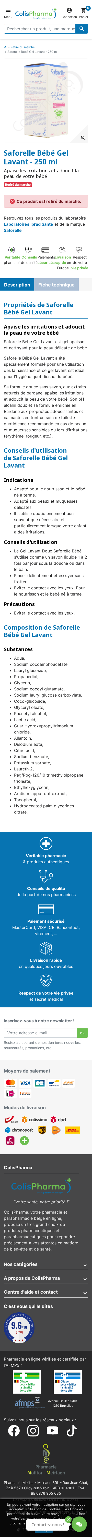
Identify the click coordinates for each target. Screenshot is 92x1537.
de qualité (29, 260)
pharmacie (12, 260)
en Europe (63, 262)
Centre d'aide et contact (31, 1292)
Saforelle (13, 230)
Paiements (46, 260)
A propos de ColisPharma (32, 1278)
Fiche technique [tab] (56, 284)
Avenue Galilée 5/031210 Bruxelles (62, 1403)
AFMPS (12, 1365)
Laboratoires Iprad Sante (28, 224)
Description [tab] (17, 284)
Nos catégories (21, 1264)
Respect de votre (79, 262)
